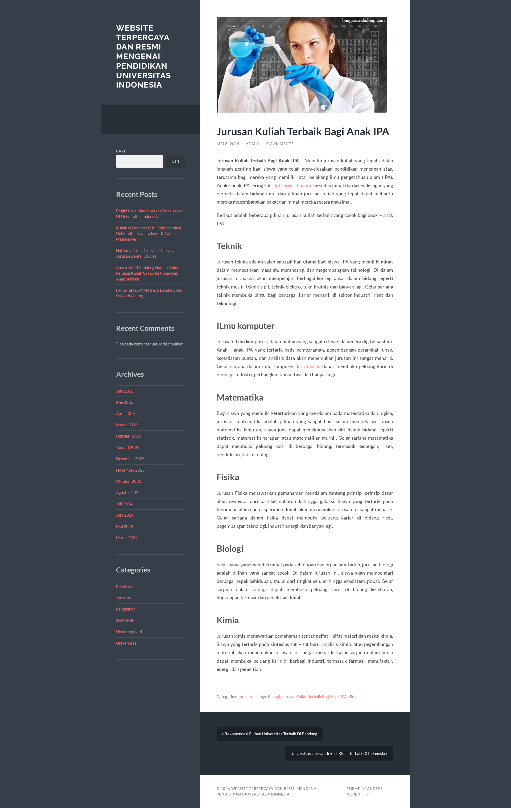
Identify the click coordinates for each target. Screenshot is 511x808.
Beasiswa (124, 586)
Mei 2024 (124, 526)
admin (253, 144)
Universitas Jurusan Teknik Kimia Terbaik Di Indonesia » (339, 753)
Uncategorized (129, 631)
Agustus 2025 (128, 492)
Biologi (274, 696)
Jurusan (123, 597)
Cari (120, 151)
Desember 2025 (130, 458)
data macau (307, 366)
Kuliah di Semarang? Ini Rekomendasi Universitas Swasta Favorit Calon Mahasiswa (148, 233)
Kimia (353, 696)
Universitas (126, 643)
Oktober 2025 (128, 481)
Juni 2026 (125, 391)
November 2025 (130, 470)
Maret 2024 (127, 537)
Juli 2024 (124, 503)
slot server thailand (292, 185)
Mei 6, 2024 (228, 144)
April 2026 (125, 413)
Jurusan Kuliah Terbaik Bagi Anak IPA (314, 696)
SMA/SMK (125, 620)
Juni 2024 (125, 515)
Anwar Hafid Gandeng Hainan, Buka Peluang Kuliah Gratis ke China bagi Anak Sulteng (147, 273)
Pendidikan (125, 609)
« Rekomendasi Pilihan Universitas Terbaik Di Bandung (269, 733)
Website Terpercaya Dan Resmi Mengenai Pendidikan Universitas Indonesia (143, 56)
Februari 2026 (128, 436)
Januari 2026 (127, 447)
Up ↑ (370, 794)
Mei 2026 (124, 402)
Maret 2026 (127, 424)
